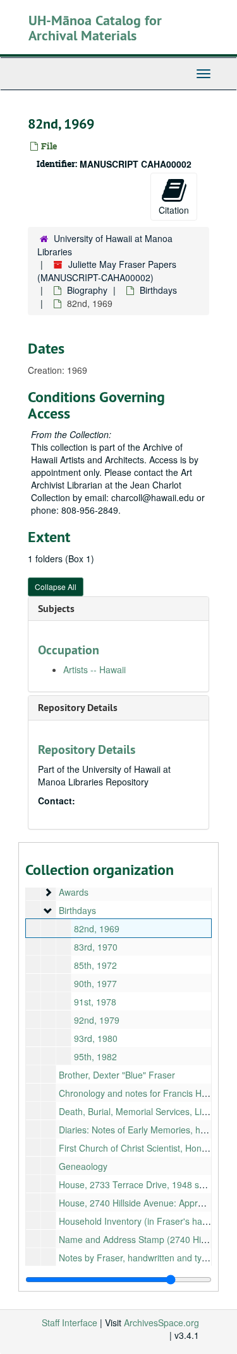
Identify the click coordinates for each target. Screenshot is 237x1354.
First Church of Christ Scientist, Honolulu (140, 1148)
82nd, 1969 (96, 928)
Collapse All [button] (55, 586)
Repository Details (78, 707)
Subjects (56, 608)
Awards (73, 892)
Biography (87, 290)
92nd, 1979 (96, 1020)
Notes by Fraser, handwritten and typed (138, 1257)
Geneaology (83, 1166)
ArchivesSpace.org (161, 1322)
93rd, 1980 (96, 1038)
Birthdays (158, 290)
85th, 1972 (95, 965)
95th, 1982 (95, 1056)
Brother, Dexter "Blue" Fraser (117, 1074)
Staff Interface (69, 1322)
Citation (174, 210)
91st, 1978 (95, 1001)
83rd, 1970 (96, 946)
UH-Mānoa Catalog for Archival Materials (95, 27)
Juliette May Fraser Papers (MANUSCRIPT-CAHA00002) (106, 271)
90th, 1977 (95, 983)
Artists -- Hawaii (94, 669)
